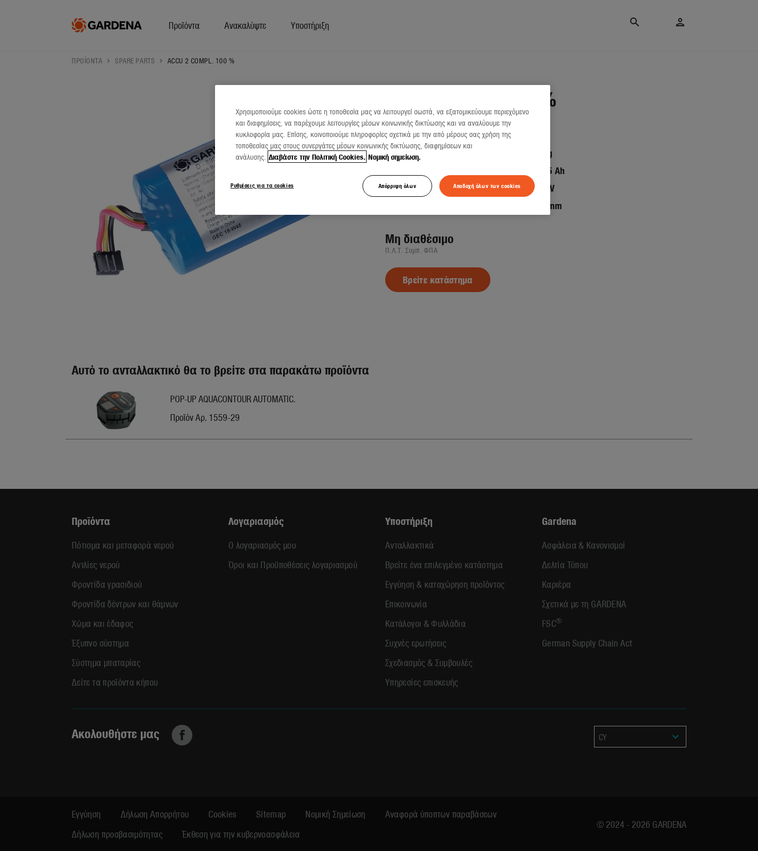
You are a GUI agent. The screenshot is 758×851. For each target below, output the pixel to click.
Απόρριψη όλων (397, 185)
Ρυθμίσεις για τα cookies (262, 185)
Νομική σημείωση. (394, 156)
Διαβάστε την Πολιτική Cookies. (317, 156)
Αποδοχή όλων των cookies (487, 185)
